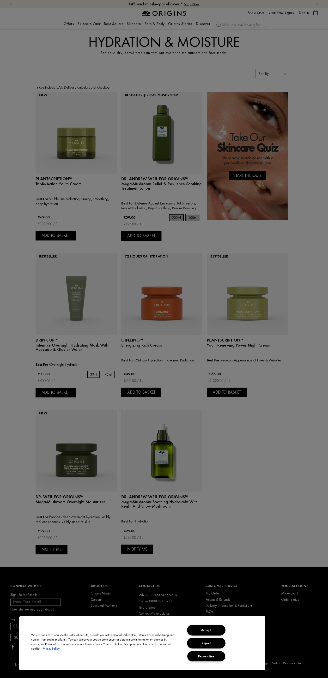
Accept (206, 630)
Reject (206, 643)
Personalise (206, 656)
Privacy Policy (51, 648)
